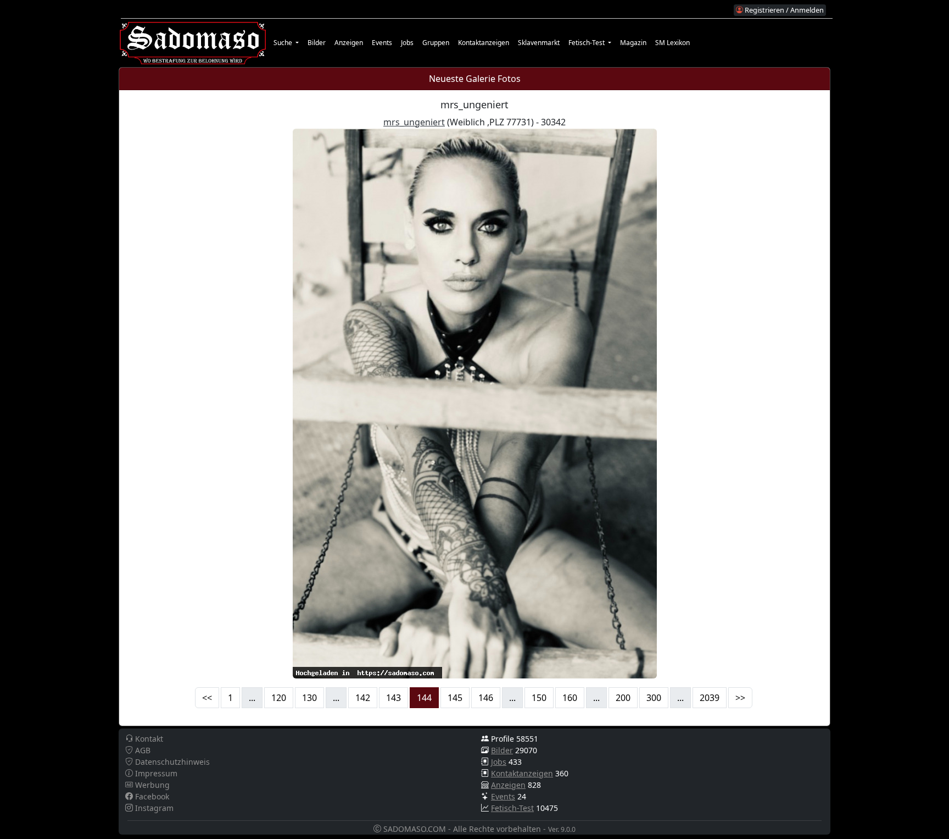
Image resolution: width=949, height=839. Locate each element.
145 (455, 698)
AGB (141, 750)
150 (539, 698)
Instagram (153, 808)
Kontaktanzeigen (483, 42)
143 (393, 698)
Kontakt (148, 738)
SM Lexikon (672, 42)
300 (653, 698)
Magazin (633, 42)
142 (362, 698)
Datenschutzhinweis (171, 762)
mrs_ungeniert (414, 122)
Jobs (407, 42)
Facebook (151, 796)
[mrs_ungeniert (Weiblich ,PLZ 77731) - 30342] (475, 402)
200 (623, 698)
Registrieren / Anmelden (783, 10)
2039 (709, 698)
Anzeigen (348, 42)
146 (485, 698)
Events (382, 42)
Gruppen (435, 42)
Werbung (151, 785)
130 (309, 698)
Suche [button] (283, 42)
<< (207, 698)
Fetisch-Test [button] (587, 42)
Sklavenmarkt (539, 42)
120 (278, 698)
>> (740, 698)
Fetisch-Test (512, 808)
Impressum (155, 773)
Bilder (317, 42)
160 (569, 698)
